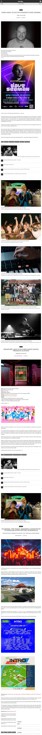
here (8, 403)
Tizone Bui (11, 394)
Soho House (17, 141)
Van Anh (15, 394)
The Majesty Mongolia (21, 611)
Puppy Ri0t (7, 394)
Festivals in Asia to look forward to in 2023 (15, 711)
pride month (24, 454)
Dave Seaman (11, 141)
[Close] (40, 710)
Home (2, 141)
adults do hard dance (8, 454)
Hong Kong (6, 141)
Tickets (2, 57)
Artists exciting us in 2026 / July (8, 164)
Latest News (21, 3)
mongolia (9, 732)
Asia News (21, 526)
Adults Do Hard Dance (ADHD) (11, 395)
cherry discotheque (17, 454)
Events (21, 346)
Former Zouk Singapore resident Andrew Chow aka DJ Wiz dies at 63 (21, 151)
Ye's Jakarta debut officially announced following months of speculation (14, 173)
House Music (27, 141)
